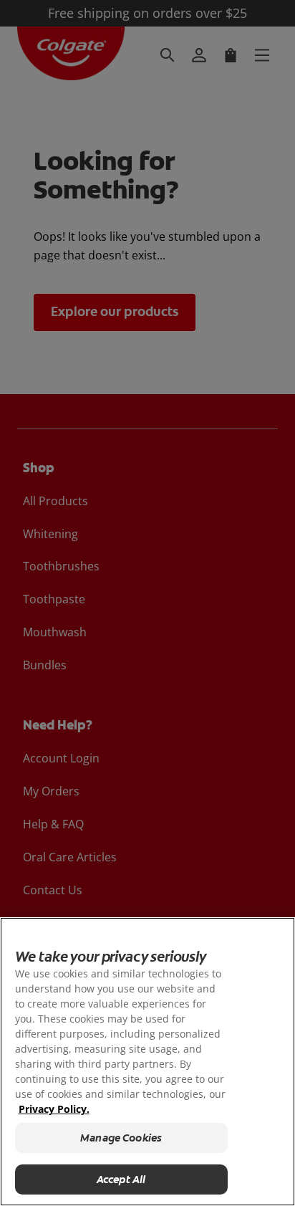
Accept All (121, 1179)
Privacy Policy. (54, 1109)
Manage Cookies (121, 1138)
